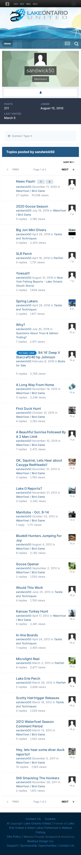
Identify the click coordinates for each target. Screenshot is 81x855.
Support (12, 845)
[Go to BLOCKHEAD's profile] (72, 779)
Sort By (68, 162)
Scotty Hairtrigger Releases (37, 698)
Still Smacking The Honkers (37, 778)
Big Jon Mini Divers (31, 230)
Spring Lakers (27, 301)
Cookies (50, 819)
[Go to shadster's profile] (72, 613)
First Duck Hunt (28, 408)
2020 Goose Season (32, 206)
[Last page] (73, 169)
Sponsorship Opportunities (38, 845)
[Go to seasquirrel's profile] (72, 462)
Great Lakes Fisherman (42, 827)
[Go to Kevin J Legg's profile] (72, 565)
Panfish (58, 258)
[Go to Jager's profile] (72, 231)
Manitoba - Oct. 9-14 (32, 512)
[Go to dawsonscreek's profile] (72, 410)
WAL (28, 3)
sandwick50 (23, 186)
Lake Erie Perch (28, 678)
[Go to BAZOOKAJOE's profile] (72, 326)
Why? (20, 325)
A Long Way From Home (35, 385)
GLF (22, 3)
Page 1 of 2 (40, 169)
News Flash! (26, 181)
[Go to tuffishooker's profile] (72, 182)
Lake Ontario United (37, 823)
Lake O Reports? (29, 488)
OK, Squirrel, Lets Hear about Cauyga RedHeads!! (39, 462)
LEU (16, 3)
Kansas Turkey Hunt (32, 611)
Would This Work (29, 587)
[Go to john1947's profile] (72, 490)
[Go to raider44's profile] (72, 589)
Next (65, 169)
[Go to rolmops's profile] (72, 386)
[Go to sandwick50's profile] (72, 208)
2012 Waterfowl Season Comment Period (35, 724)
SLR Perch (24, 254)
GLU (35, 3)
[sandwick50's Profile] (40, 92)
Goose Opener (27, 564)
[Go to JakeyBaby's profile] (72, 751)
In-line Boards (27, 635)
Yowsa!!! (23, 273)
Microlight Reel (27, 659)
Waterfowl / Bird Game (30, 190)
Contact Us (33, 819)
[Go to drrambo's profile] (72, 680)
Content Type (20, 136)
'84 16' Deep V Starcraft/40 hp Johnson (38, 354)
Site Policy (14, 836)
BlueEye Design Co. (40, 841)
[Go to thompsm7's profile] (72, 636)
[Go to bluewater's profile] (72, 514)
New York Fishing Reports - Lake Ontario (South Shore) (39, 281)
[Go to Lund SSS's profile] (72, 537)
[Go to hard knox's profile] (72, 302)
